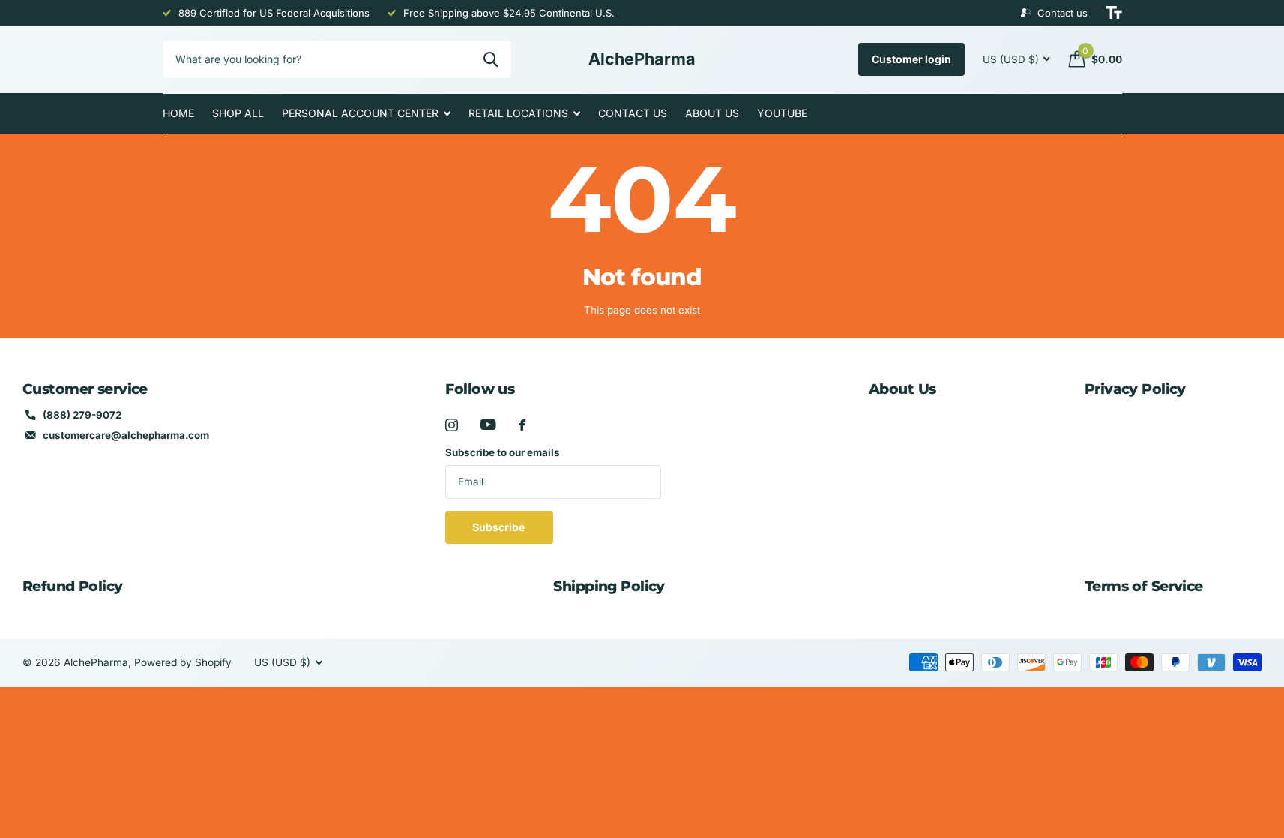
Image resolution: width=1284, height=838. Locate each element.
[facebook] (522, 425)
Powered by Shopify (183, 662)
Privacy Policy (1135, 389)
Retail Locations (518, 113)
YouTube (782, 113)
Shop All (238, 113)
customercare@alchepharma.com (126, 435)
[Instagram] (451, 425)
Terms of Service (1144, 586)
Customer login (911, 59)
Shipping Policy (608, 586)
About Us (712, 113)
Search (490, 59)
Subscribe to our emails (502, 452)
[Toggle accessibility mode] (1114, 13)
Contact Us (632, 113)
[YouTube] (488, 424)
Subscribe (499, 527)
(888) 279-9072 (82, 415)
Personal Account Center (360, 113)
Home (178, 113)
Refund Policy (72, 586)
